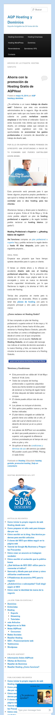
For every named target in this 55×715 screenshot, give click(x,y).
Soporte (14, 613)
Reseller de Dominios (17, 663)
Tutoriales (15, 619)
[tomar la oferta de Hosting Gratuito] (27, 361)
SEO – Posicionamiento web (20, 640)
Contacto (11, 54)
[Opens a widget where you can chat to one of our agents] (35, 698)
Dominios (31, 42)
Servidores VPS (30, 48)
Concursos (16, 631)
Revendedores (14, 48)
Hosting (21, 460)
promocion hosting (22, 463)
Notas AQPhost (14, 628)
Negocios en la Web (16, 625)
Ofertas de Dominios (16, 660)
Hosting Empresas (35, 37)
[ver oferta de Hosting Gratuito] (27, 173)
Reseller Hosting (14, 637)
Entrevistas (12, 606)
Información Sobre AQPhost (20, 657)
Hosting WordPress (15, 42)
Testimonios (13, 643)
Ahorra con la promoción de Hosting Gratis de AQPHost (20, 84)
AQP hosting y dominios (21, 97)
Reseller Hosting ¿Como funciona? (23, 666)
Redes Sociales (14, 634)
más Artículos (13, 622)
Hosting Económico (16, 37)
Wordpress (12, 647)
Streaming (15, 616)
